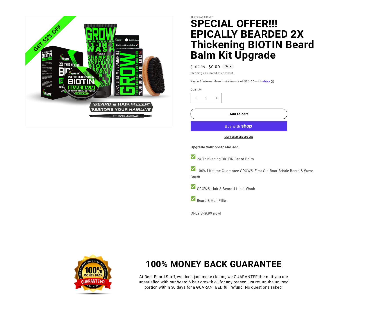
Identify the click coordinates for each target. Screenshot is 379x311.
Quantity (196, 89)
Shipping (196, 73)
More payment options (238, 136)
